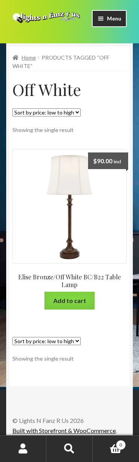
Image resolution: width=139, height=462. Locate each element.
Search (69, 449)
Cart (107, 442)
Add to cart (69, 300)
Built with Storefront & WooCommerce (64, 430)
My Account (23, 449)
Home (29, 57)
